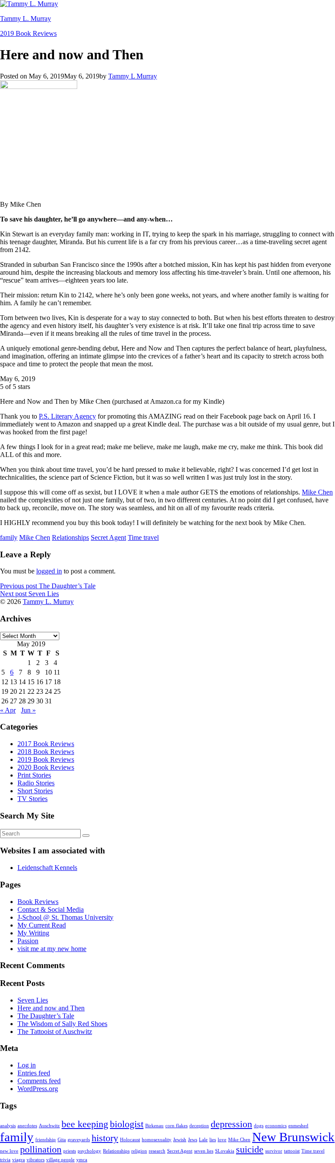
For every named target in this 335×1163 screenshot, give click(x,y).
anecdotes (27, 1125)
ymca (81, 1159)
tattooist (292, 1151)
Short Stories (35, 791)
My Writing (33, 933)
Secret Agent (108, 537)
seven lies (203, 1151)
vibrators (35, 1159)
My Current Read (41, 925)
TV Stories (32, 798)
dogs (258, 1125)
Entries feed (33, 1073)
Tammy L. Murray (25, 18)
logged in (49, 571)
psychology (89, 1151)
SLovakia (224, 1151)
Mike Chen (317, 492)
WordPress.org (37, 1088)
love (222, 1139)
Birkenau (154, 1125)
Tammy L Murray (132, 76)
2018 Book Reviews (45, 751)
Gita (62, 1139)
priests (69, 1151)
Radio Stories (36, 783)
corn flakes (176, 1125)
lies (212, 1139)
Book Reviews (37, 901)
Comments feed (39, 1081)
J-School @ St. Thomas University (65, 917)
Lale (203, 1139)
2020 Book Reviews (45, 767)
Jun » (28, 710)
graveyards (79, 1139)
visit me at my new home (51, 948)
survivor (273, 1151)
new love (9, 1151)
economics (276, 1125)
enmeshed (298, 1125)
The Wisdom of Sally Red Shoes (62, 1023)
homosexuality (156, 1139)
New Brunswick (293, 1137)
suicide (249, 1149)
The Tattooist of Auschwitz (54, 1031)
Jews (192, 1139)
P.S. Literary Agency (67, 416)
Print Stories (34, 775)
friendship (45, 1139)
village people (60, 1159)
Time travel (143, 537)
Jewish (179, 1139)
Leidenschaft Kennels (47, 867)
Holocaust (130, 1139)
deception (199, 1125)
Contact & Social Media (50, 909)
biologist (127, 1124)
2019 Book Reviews (28, 33)
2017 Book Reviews (45, 743)
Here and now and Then (51, 1008)
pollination (41, 1149)
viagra (18, 1159)
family (8, 537)
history (105, 1138)
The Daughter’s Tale (45, 1016)
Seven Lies (32, 1000)
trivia (5, 1159)
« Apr (8, 710)
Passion (27, 941)
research (157, 1151)
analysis (8, 1125)
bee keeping (85, 1124)
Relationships (70, 537)
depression (231, 1124)
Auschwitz (49, 1125)
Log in (26, 1065)
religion (139, 1151)
